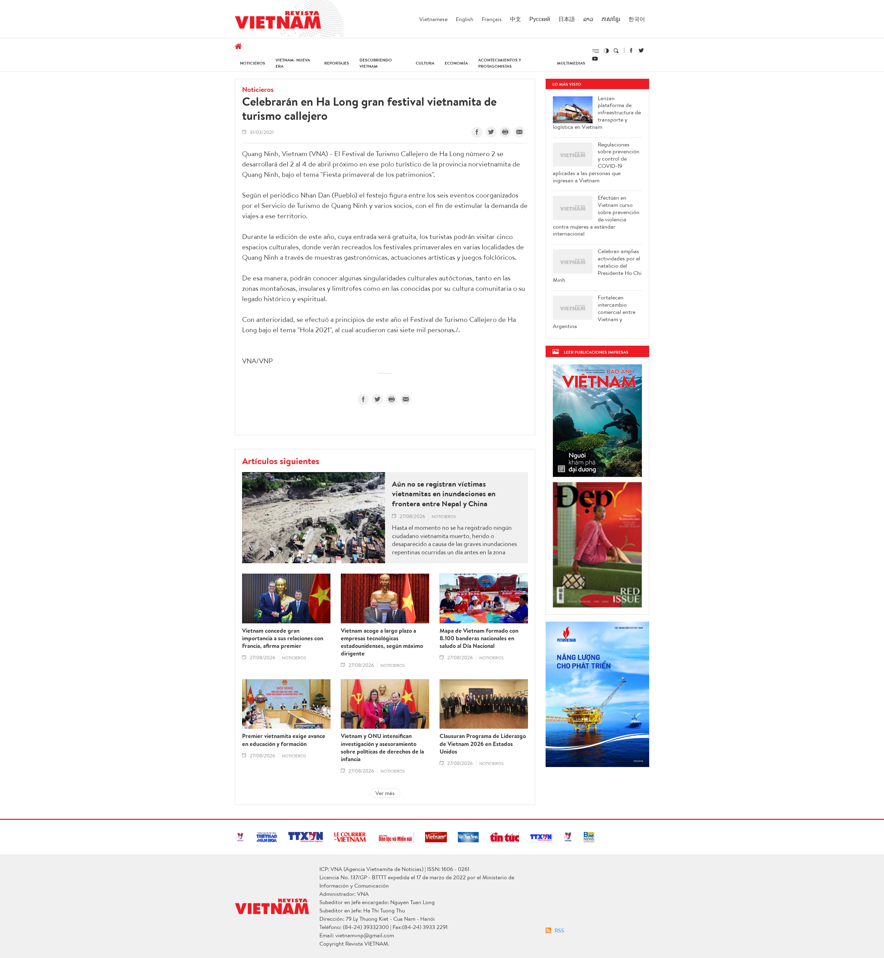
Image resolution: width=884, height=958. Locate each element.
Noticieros (252, 63)
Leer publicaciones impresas (596, 352)
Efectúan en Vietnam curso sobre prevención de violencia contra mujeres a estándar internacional (596, 215)
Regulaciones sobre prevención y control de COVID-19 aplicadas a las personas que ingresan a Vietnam (596, 162)
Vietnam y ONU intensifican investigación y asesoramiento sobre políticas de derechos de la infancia (382, 747)
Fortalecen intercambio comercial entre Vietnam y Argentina (594, 312)
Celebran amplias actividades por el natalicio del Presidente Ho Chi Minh (597, 266)
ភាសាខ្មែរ (611, 19)
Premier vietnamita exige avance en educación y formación (283, 739)
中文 (515, 19)
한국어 (636, 19)
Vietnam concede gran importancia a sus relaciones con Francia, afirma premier (282, 638)
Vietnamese (433, 19)
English (464, 19)
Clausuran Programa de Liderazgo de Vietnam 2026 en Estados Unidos (483, 743)
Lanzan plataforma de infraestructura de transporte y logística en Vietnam (597, 113)
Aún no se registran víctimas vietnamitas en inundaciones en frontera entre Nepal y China (444, 494)
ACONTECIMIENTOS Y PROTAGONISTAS (499, 63)
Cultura (425, 63)
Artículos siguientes (280, 460)
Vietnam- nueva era (293, 63)
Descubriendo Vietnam (375, 63)
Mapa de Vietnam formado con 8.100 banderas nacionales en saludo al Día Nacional (479, 638)
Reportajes (336, 63)
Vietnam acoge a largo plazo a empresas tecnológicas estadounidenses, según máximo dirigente (382, 642)
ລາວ (588, 19)
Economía (456, 63)
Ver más (385, 793)
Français (492, 19)
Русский (539, 19)
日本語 (566, 19)
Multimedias (571, 63)
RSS (559, 930)
